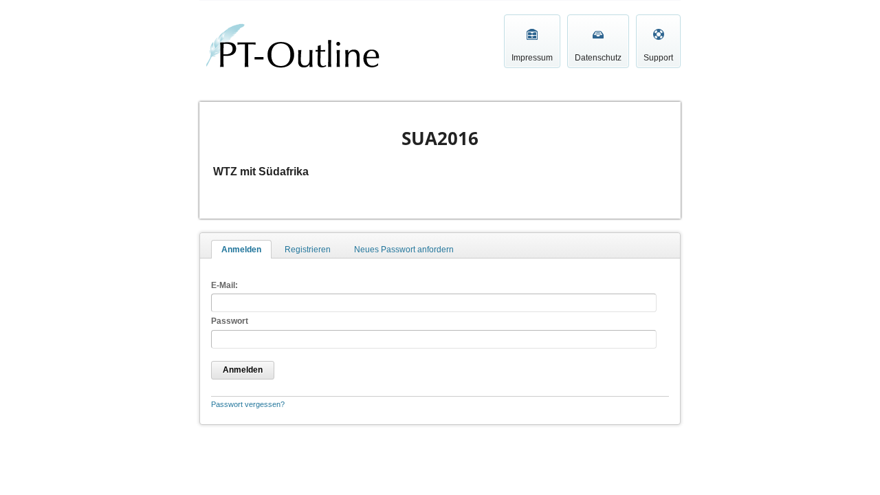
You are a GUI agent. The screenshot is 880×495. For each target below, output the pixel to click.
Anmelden (241, 249)
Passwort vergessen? (248, 404)
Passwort (229, 321)
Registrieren (308, 249)
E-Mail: (224, 285)
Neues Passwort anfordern (404, 249)
